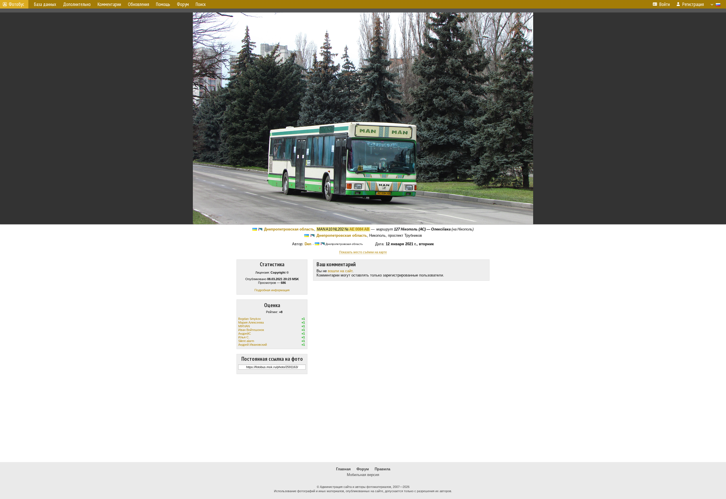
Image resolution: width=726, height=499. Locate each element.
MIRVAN (244, 326)
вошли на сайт (340, 271)
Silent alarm (246, 341)
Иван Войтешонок (251, 330)
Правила (382, 469)
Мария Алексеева (251, 322)
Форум (362, 469)
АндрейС (244, 333)
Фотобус (16, 4)
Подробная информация (272, 290)
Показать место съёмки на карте (363, 252)
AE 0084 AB (359, 229)
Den (308, 244)
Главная (343, 469)
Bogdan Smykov (249, 318)
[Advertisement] (363, 418)
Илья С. (244, 337)
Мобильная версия (363, 475)
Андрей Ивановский (252, 344)
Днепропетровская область (289, 229)
